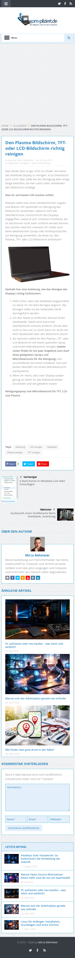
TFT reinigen (34, 452)
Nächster (46, 509)
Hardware (24, 163)
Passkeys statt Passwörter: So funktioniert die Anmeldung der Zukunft (40, 859)
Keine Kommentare (41, 163)
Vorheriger (30, 477)
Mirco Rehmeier (26, 160)
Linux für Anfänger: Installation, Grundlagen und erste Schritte (40, 923)
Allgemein (13, 163)
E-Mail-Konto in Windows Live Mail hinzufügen (42, 482)
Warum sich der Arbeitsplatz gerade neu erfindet (35, 698)
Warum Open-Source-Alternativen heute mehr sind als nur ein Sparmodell (45, 876)
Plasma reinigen (15, 452)
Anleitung (20, 447)
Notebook (52, 447)
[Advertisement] (37, 84)
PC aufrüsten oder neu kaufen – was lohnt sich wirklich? (34, 645)
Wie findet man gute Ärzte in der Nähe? (29, 749)
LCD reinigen (36, 447)
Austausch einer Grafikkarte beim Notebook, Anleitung (33, 514)
